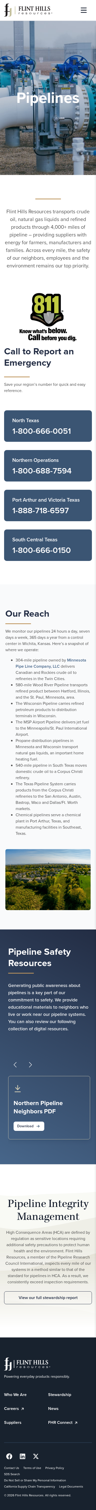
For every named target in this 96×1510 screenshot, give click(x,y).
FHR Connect (60, 1422)
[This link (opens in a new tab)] (48, 317)
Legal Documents (71, 1486)
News (53, 1408)
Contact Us (11, 1468)
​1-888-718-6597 (40, 510)
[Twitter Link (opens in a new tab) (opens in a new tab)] (36, 1456)
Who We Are (15, 1395)
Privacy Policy (54, 1468)
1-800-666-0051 (41, 431)
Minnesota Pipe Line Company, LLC (51, 663)
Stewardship (59, 1395)
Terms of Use (32, 1468)
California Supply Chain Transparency (29, 1486)
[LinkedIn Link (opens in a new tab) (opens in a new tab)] (22, 1456)
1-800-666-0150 (41, 550)
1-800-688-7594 (42, 470)
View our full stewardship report (48, 1298)
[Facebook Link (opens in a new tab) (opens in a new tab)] (9, 1456)
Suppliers (13, 1422)
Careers (12, 1408)
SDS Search (12, 1474)
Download (25, 1126)
